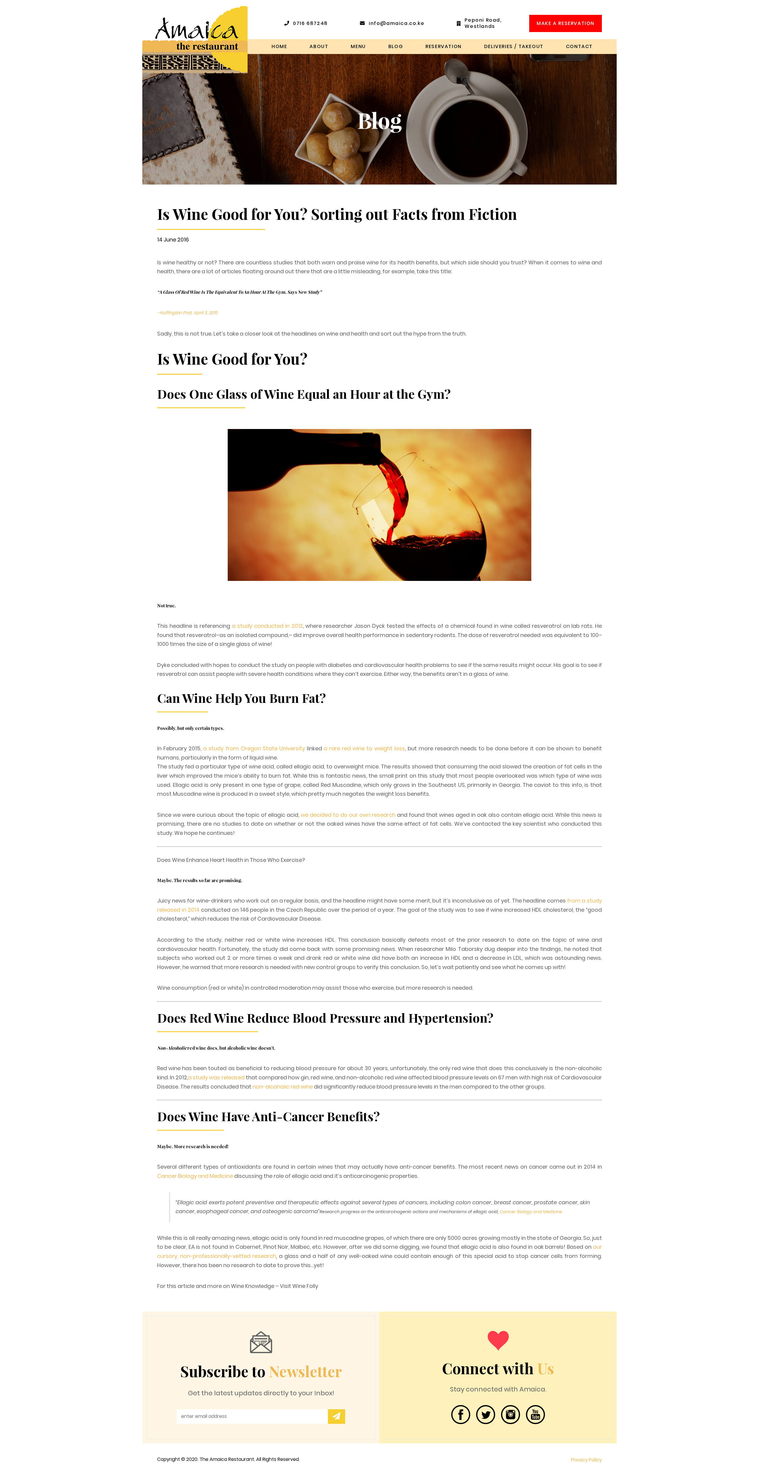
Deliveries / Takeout (513, 46)
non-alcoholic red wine (283, 1086)
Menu (358, 46)
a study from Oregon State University (254, 748)
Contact (579, 46)
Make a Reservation (565, 23)
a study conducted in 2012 (267, 626)
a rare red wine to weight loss (364, 748)
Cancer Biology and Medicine (195, 1176)
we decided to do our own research (348, 815)
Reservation (443, 46)
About (319, 46)
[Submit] (336, 1416)
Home (279, 46)
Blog (395, 46)
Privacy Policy (586, 1460)
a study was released (216, 1077)
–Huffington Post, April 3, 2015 (187, 313)
